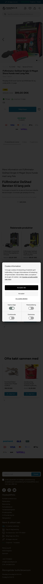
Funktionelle (12, 314)
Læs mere (8, 279)
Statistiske (31, 314)
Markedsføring (31, 305)
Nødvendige (12, 305)
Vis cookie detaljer (21, 299)
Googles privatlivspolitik (30, 277)
